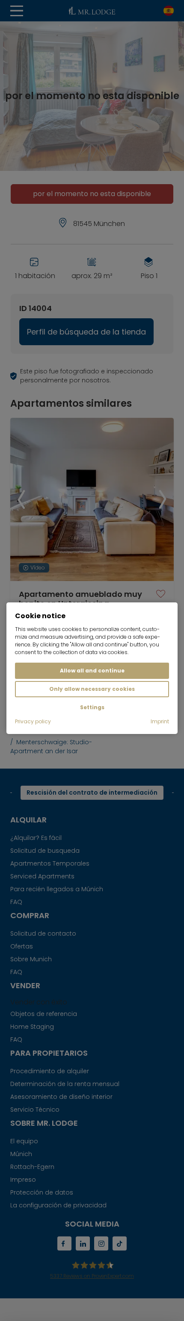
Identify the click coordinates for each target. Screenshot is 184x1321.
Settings (92, 707)
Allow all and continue (92, 670)
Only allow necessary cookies (92, 689)
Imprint (160, 721)
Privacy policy (33, 721)
